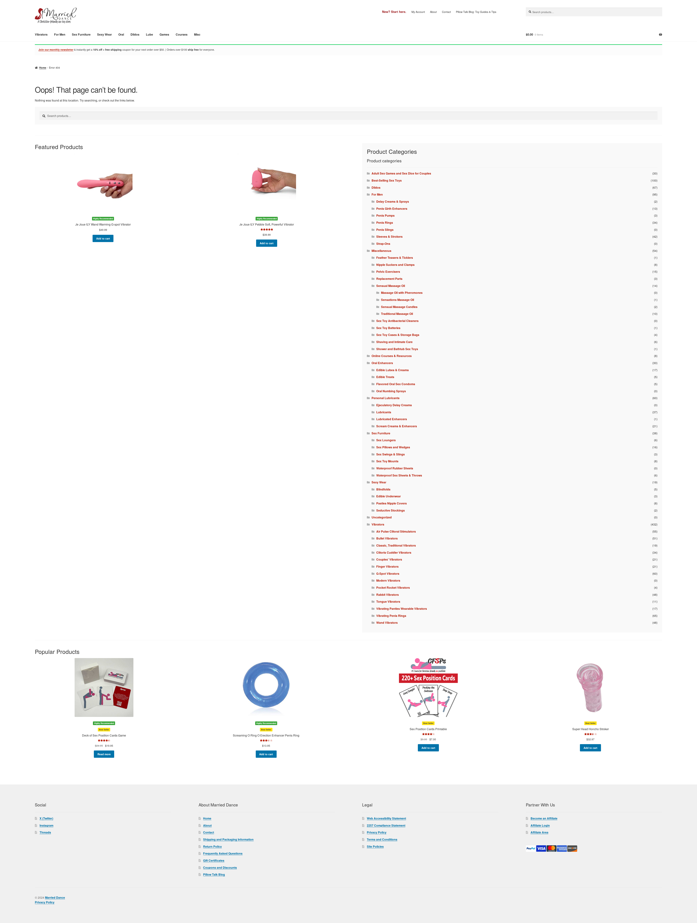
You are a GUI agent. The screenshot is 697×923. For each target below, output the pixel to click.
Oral (121, 34)
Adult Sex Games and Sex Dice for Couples (401, 173)
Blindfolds (383, 489)
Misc (197, 34)
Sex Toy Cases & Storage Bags (397, 335)
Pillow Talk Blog (214, 874)
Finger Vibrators (387, 566)
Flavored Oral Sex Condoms (395, 384)
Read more (104, 754)
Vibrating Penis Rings (391, 616)
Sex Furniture (81, 34)
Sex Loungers (386, 440)
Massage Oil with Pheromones (402, 293)
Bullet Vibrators (387, 538)
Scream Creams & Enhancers (396, 426)
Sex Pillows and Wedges (393, 447)
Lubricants (383, 412)
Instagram (46, 825)
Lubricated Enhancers (391, 419)
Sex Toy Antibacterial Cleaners (397, 321)
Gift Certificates (213, 860)
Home (42, 67)
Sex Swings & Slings (390, 454)
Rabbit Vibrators (387, 595)
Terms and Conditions (382, 839)
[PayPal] (594, 848)
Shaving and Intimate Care (394, 342)
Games (164, 34)
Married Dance (55, 897)
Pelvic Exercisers (388, 271)
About (433, 12)
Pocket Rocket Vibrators (393, 587)
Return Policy (212, 846)
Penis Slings (385, 230)
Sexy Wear (104, 34)
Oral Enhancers (382, 363)
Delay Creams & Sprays (392, 201)
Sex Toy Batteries (388, 328)
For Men (59, 34)
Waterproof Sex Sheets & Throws (399, 475)
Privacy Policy (376, 832)
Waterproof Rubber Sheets (394, 468)
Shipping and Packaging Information (228, 839)
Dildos (135, 34)
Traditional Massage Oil (397, 314)
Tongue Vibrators (388, 601)
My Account (418, 12)
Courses (182, 34)
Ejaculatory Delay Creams (394, 405)
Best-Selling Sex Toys (387, 180)
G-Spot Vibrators (387, 573)
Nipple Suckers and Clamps (395, 265)
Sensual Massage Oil (390, 286)
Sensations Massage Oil (397, 300)
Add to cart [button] (103, 238)
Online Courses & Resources (392, 356)
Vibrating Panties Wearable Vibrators (401, 608)
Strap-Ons (383, 244)
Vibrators (41, 34)
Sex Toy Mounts (387, 461)
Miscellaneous (381, 251)
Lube (149, 34)
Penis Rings (384, 222)
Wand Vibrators (387, 622)
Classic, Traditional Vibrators (396, 545)
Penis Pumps (385, 215)
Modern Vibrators (388, 580)
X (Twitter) (46, 818)
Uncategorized (382, 517)
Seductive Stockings (390, 510)
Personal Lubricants (386, 398)
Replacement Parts (389, 279)
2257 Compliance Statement (386, 825)
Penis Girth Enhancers (391, 208)
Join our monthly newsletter (55, 49)
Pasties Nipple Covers (391, 503)
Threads (45, 832)
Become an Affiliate (544, 818)
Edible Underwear (388, 496)
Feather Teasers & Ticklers (394, 257)
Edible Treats (385, 377)
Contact (446, 12)
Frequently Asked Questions (222, 853)
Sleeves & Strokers (389, 236)
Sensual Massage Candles (399, 307)
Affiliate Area (539, 832)
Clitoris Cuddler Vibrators (393, 552)
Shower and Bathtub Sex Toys (397, 349)
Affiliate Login (540, 825)
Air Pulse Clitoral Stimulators (396, 531)
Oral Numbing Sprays (391, 391)
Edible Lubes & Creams (392, 370)
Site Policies (375, 846)
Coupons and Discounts (220, 867)
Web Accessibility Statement (386, 818)
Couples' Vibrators (389, 559)
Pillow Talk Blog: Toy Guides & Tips (476, 12)
